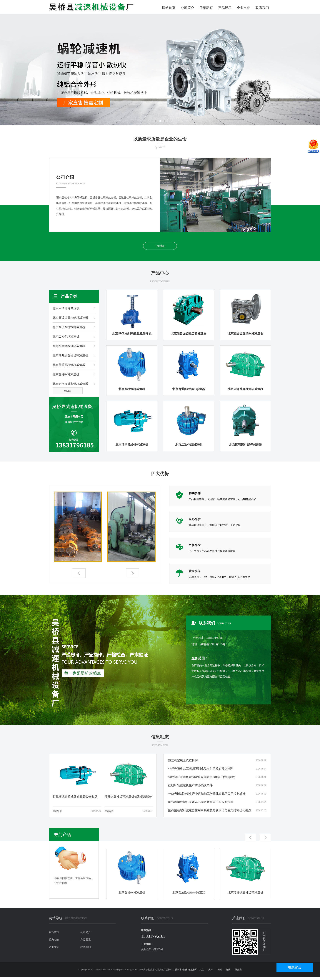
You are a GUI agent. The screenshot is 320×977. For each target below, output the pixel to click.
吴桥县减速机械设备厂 (186, 969)
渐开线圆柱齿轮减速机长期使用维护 (128, 796)
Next (304, 69)
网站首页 (168, 8)
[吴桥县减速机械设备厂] (91, 7)
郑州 (228, 969)
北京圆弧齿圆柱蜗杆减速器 (70, 317)
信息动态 (206, 8)
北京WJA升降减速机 (66, 308)
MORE (67, 390)
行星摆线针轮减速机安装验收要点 (75, 796)
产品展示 (224, 8)
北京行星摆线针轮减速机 (69, 346)
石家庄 (238, 969)
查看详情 (57, 811)
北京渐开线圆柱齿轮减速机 (70, 355)
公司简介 (187, 8)
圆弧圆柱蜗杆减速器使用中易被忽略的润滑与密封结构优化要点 (209, 810)
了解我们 (160, 245)
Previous (15, 69)
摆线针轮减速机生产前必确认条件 (190, 785)
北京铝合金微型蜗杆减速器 (70, 383)
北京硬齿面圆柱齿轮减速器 (188, 333)
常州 (219, 969)
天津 (210, 969)
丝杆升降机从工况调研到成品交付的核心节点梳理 (200, 768)
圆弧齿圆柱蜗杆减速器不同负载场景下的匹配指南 (200, 802)
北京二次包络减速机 (66, 336)
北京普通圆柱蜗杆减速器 (69, 364)
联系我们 (262, 8)
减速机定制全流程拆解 (183, 760)
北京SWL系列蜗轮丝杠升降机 (131, 333)
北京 (201, 969)
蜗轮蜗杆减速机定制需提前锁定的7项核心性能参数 (201, 777)
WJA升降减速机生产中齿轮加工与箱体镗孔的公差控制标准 (206, 793)
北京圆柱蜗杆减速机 (66, 374)
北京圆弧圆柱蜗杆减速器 (69, 327)
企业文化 (243, 8)
